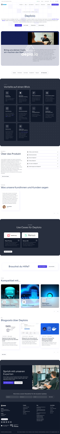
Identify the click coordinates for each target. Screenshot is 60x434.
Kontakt (48, 4)
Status (39, 1)
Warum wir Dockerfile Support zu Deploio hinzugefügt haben (48, 340)
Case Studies (26, 72)
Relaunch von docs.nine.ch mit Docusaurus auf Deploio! (30, 339)
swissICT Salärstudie (53, 408)
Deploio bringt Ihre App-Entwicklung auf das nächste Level (10, 340)
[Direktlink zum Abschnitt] (31, 87)
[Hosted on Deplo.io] (9, 419)
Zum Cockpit (54, 4)
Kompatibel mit (31, 72)
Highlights (14, 72)
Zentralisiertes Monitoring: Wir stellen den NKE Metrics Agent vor (41, 410)
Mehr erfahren (19, 240)
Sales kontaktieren (42, 266)
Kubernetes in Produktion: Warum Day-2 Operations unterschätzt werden (40, 419)
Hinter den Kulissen (25, 336)
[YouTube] (4, 422)
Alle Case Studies (8, 251)
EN (55, 1)
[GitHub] (6, 422)
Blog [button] (25, 4)
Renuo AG (25, 241)
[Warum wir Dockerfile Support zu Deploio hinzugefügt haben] (50, 328)
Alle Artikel (4, 354)
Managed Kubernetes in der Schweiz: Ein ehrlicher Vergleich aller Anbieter (40, 416)
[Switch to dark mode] (53, 1)
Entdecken (19, 25)
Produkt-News (5, 336)
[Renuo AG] (30, 235)
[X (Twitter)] (8, 422)
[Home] (4, 4)
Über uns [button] (36, 4)
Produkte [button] (20, 4)
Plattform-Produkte (34, 11)
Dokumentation (47, 1)
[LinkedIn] (2, 422)
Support (42, 1)
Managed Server (25, 408)
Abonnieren (51, 396)
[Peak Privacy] (12, 235)
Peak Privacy (8, 241)
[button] (50, 1)
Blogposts (37, 72)
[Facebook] (11, 422)
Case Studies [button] (31, 4)
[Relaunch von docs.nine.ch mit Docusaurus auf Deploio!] (30, 328)
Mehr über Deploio (5, 176)
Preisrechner (43, 4)
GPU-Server (24, 413)
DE (57, 1)
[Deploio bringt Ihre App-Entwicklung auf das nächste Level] (10, 328)
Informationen (20, 72)
